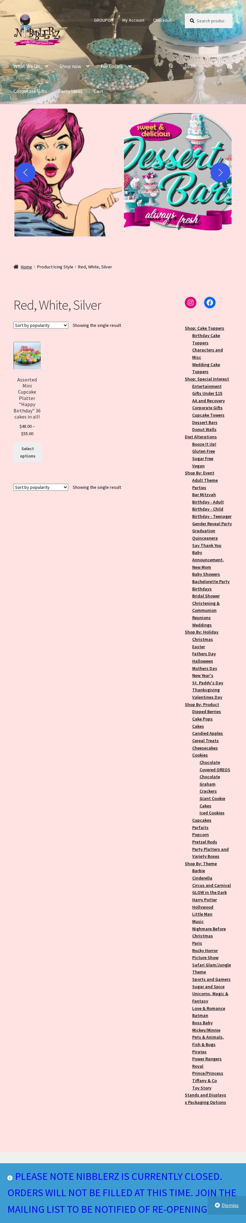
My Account (133, 20)
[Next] (220, 172)
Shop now (70, 66)
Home (26, 267)
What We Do (26, 66)
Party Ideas (70, 91)
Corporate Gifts (30, 91)
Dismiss (230, 1205)
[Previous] (26, 172)
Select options (28, 452)
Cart (98, 91)
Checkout (162, 20)
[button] (68, 172)
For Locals (112, 66)
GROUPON (103, 20)
